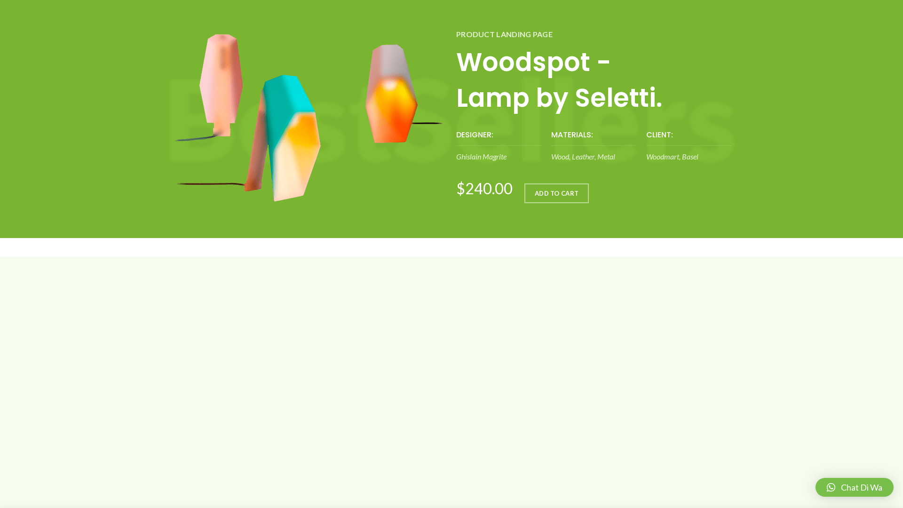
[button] (855, 487)
